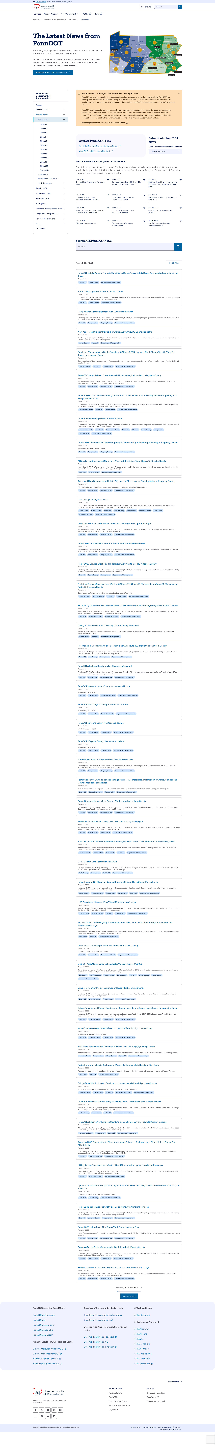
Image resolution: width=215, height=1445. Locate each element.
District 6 (43, 145)
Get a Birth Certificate (118, 1401)
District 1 (43, 124)
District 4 (43, 137)
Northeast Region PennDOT (47, 1358)
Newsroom (42, 120)
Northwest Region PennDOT (47, 1363)
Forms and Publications (45, 219)
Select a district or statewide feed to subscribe (165, 147)
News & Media (42, 115)
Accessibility (135, 1427)
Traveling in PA (41, 188)
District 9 (43, 153)
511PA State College (143, 1363)
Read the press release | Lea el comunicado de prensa (103, 122)
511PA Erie (138, 1338)
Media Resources (45, 183)
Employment (41, 203)
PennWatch (152, 1397)
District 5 (43, 141)
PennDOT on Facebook (44, 1315)
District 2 (43, 128)
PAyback (112, 1409)
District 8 (43, 149)
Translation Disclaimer (165, 1427)
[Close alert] (179, 93)
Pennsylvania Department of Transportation (43, 95)
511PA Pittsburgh (142, 1358)
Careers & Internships (156, 1393)
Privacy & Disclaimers (149, 1427)
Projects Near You (43, 193)
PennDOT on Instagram (43, 1325)
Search (39, 105)
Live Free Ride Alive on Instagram (100, 1346)
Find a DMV (113, 1397)
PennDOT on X (39, 1320)
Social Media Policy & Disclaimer (170, 1429)
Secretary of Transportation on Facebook (103, 1315)
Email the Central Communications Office (100, 146)
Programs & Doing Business (47, 214)
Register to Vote (115, 1393)
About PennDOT (42, 110)
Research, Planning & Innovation (49, 209)
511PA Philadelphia (143, 1353)
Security (177, 1427)
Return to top (173, 1382)
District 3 (43, 133)
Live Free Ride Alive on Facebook (100, 1336)
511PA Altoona (140, 1333)
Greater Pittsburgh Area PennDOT (50, 1348)
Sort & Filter (174, 263)
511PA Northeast (141, 1348)
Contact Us (40, 228)
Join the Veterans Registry (119, 1405)
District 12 (44, 166)
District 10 (44, 157)
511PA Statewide (142, 1315)
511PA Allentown (141, 1329)
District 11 (43, 162)
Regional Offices (43, 198)
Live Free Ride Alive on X (96, 1341)
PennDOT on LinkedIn (43, 1334)
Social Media (43, 174)
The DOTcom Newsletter (48, 178)
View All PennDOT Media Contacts (96, 151)
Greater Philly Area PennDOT (47, 1353)
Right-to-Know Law (155, 1401)
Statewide (44, 170)
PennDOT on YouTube (43, 1330)
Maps (38, 224)
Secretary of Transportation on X (98, 1320)
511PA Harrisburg (142, 1343)
